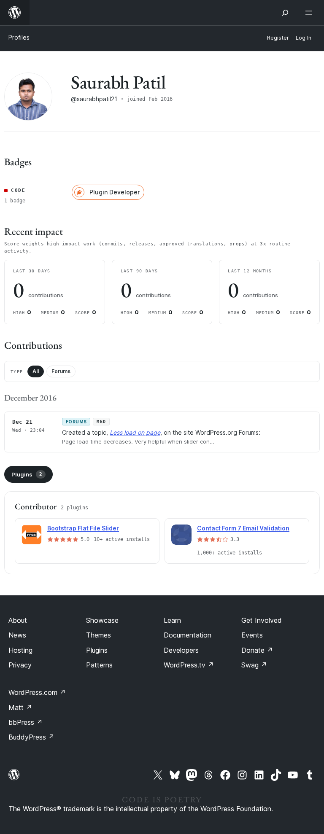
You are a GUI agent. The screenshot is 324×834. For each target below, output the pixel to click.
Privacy (20, 665)
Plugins (26, 474)
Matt (20, 707)
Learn (172, 620)
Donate (257, 650)
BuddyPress (31, 737)
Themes (98, 635)
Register (278, 38)
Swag (254, 665)
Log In (303, 38)
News (17, 635)
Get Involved (261, 620)
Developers (181, 650)
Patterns (99, 665)
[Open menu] (310, 12)
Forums (60, 371)
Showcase (102, 620)
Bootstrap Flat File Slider (83, 528)
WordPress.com (37, 692)
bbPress (25, 722)
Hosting (20, 650)
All (35, 371)
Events (252, 635)
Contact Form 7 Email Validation (243, 528)
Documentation (187, 635)
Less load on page (135, 432)
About (17, 620)
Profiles (19, 37)
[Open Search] (285, 12)
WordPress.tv (189, 665)
